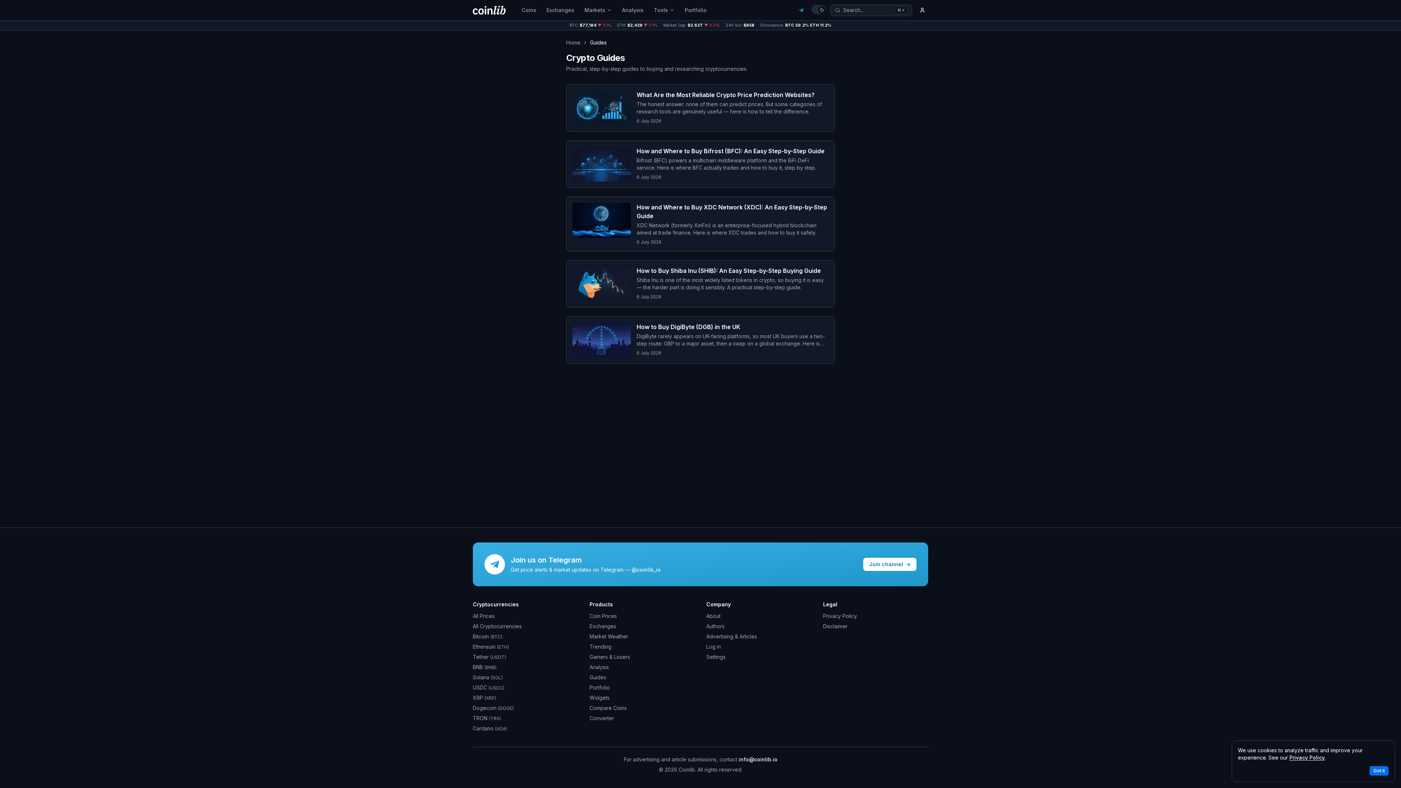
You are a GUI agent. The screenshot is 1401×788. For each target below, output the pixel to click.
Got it (1379, 770)
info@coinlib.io (758, 759)
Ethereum (491, 647)
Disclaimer (835, 626)
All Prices (484, 616)
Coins (529, 10)
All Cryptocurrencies (497, 626)
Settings (716, 657)
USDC (488, 687)
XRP (484, 698)
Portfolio (696, 10)
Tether (489, 657)
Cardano (490, 728)
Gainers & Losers (610, 657)
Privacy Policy (840, 616)
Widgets (600, 698)
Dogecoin (493, 708)
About (713, 616)
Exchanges (560, 10)
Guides (598, 677)
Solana (488, 677)
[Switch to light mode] (818, 9)
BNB (485, 667)
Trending (600, 647)
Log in (713, 647)
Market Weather (609, 636)
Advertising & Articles (731, 636)
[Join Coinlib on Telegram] (801, 10)
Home (573, 42)
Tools (661, 10)
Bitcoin (487, 636)
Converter (602, 718)
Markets (594, 10)
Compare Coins (608, 708)
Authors (715, 626)
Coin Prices (603, 616)
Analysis (633, 10)
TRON (487, 718)
